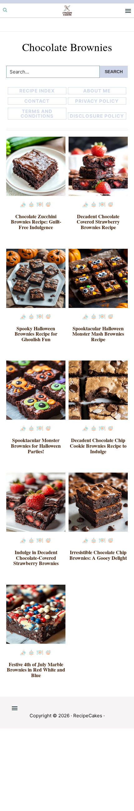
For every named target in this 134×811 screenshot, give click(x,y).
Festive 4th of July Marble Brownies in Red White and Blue (36, 670)
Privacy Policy (97, 101)
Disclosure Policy (97, 116)
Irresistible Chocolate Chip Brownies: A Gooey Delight (98, 555)
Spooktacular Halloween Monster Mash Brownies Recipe (98, 334)
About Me (97, 91)
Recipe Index (37, 91)
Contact (37, 101)
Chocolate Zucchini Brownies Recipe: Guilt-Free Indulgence (36, 222)
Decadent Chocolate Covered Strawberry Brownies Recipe (98, 222)
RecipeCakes (87, 716)
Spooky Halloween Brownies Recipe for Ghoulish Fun (36, 334)
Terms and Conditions (37, 113)
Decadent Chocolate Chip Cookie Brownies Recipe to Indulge (98, 445)
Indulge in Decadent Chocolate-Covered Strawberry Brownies (36, 558)
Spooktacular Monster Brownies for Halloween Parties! (36, 445)
